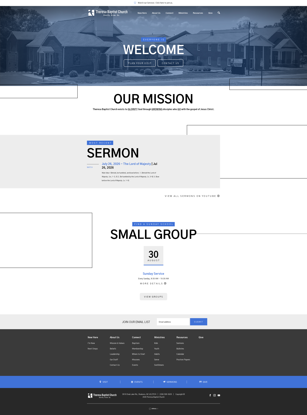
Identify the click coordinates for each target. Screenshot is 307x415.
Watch (90, 167)
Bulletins (180, 349)
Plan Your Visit (140, 63)
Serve (156, 360)
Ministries (183, 13)
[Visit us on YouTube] (219, 395)
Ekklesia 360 (153, 408)
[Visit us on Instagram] (214, 395)
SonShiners (159, 365)
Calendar (180, 354)
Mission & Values (117, 343)
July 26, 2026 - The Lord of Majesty (126, 164)
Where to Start (138, 354)
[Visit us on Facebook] (210, 395)
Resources (198, 13)
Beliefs (113, 349)
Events (135, 365)
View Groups (153, 297)
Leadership (115, 354)
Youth (156, 349)
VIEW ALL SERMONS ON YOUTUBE (190, 196)
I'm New (91, 343)
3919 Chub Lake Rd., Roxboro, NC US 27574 (139, 394)
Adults (157, 354)
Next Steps (93, 349)
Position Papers (183, 360)
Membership (137, 349)
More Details (151, 284)
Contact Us (170, 63)
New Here (142, 13)
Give (210, 13)
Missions (136, 360)
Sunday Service (153, 273)
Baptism (135, 343)
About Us (156, 13)
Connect (169, 13)
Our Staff (114, 360)
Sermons (180, 343)
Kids (156, 343)
